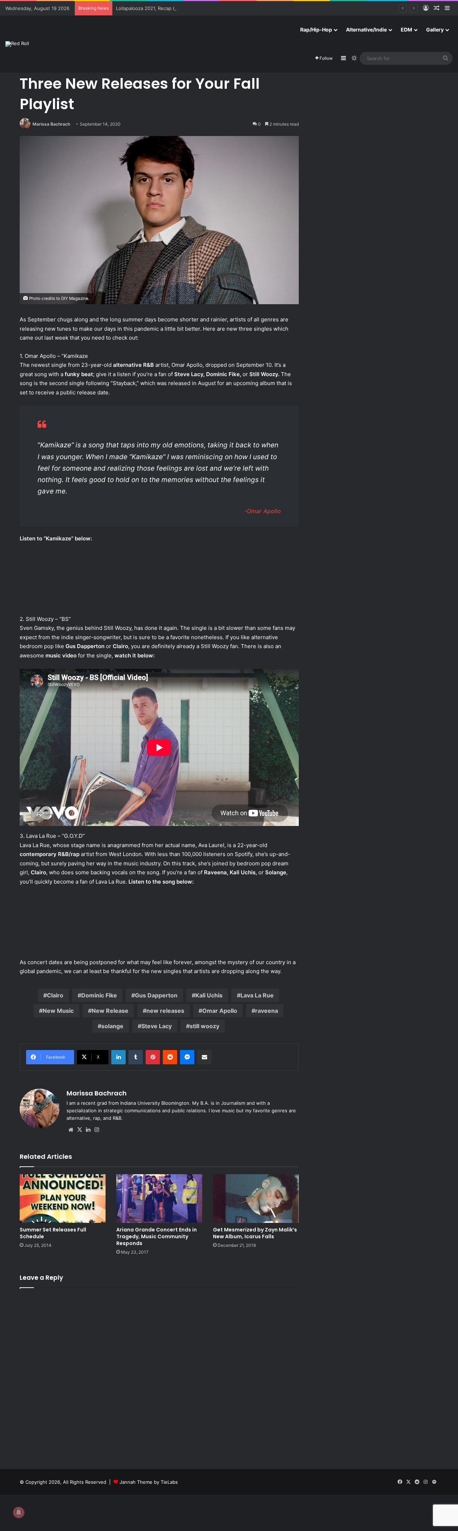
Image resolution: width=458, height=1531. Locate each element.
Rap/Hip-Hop (316, 29)
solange (112, 1026)
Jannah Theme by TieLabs (149, 1482)
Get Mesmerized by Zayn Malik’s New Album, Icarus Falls (255, 1233)
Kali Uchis (209, 995)
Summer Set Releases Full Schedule (53, 1233)
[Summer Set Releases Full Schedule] (63, 1198)
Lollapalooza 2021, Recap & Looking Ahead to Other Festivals (184, 8)
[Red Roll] (17, 44)
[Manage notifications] (18, 1512)
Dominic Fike (99, 995)
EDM (406, 29)
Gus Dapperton (156, 995)
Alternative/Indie (366, 29)
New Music (58, 1010)
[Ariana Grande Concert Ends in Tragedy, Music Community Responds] (159, 1198)
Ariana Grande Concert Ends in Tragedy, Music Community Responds (156, 1236)
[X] (79, 1130)
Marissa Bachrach (51, 124)
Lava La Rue (257, 995)
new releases (165, 1010)
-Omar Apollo (262, 511)
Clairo (55, 995)
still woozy (204, 1026)
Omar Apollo (219, 1010)
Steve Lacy (156, 1026)
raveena (266, 1010)
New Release (110, 1010)
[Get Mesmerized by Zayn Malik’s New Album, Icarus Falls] (256, 1198)
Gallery (435, 29)
